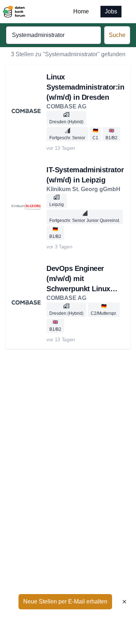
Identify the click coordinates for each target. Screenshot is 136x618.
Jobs (111, 11)
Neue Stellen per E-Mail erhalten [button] (65, 601)
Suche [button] (117, 35)
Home (81, 11)
